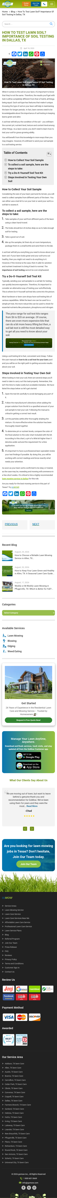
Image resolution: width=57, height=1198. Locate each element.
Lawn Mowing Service (14, 910)
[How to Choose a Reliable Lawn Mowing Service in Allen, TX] (7, 555)
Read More (32, 806)
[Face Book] (8, 998)
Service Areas (10, 906)
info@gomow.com (30, 1183)
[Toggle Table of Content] (47, 154)
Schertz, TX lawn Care (14, 1158)
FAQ (6, 951)
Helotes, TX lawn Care (14, 1113)
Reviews (8, 955)
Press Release (11, 947)
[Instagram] (34, 1187)
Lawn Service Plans (13, 930)
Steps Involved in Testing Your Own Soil (27, 179)
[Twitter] (29, 1187)
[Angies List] (8, 990)
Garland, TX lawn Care (14, 1109)
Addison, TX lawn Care (14, 1064)
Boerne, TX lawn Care (14, 1076)
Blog (7, 935)
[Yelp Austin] (34, 998)
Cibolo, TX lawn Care (13, 1088)
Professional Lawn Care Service (18, 926)
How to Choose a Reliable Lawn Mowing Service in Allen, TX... (33, 556)
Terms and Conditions (14, 963)
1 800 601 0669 (30, 1178)
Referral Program (12, 939)
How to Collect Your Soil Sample (26, 160)
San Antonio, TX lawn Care (16, 1154)
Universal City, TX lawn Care (16, 1162)
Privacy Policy (11, 959)
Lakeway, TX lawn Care (15, 1125)
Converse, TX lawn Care (15, 1092)
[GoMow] (7, 4)
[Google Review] (21, 990)
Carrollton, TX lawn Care (15, 1080)
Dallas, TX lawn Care (13, 1101)
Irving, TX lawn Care (13, 1121)
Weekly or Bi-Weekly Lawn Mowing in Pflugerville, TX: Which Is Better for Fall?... (34, 587)
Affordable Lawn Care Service (17, 922)
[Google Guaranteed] (47, 990)
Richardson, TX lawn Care (16, 1146)
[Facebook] (23, 1187)
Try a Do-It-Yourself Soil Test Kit (25, 172)
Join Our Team (28, 864)
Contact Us (9, 972)
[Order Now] (26, 4)
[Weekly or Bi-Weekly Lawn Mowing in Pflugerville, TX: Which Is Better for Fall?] (7, 586)
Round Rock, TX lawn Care (16, 1150)
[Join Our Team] (36, 4)
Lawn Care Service (13, 914)
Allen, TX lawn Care (13, 1068)
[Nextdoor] (34, 990)
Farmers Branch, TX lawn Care (18, 1105)
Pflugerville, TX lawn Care (15, 1138)
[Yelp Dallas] (21, 998)
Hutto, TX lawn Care (13, 1117)
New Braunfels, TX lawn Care (17, 1134)
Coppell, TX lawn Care (14, 1096)
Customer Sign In (12, 968)
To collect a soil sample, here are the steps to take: (28, 166)
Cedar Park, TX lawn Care (16, 1084)
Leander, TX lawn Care (14, 1129)
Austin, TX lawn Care (14, 1072)
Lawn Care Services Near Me (17, 918)
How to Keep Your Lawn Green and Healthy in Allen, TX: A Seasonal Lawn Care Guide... (34, 572)
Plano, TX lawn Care (13, 1142)
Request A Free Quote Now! (28, 720)
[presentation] (25, 829)
